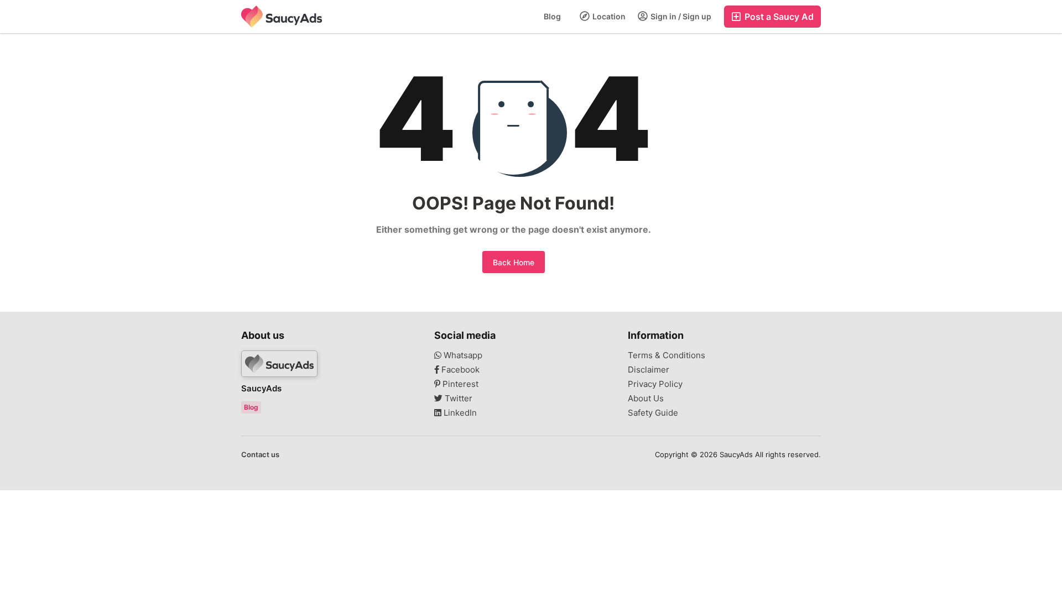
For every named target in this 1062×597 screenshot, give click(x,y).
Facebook (459, 370)
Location (608, 16)
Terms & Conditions (666, 355)
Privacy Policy (655, 384)
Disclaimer (648, 370)
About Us (646, 399)
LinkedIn (459, 413)
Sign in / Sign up (680, 16)
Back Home (513, 262)
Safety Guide (653, 413)
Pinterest (459, 384)
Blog (552, 16)
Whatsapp (461, 355)
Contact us (260, 454)
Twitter (457, 399)
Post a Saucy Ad (778, 16)
